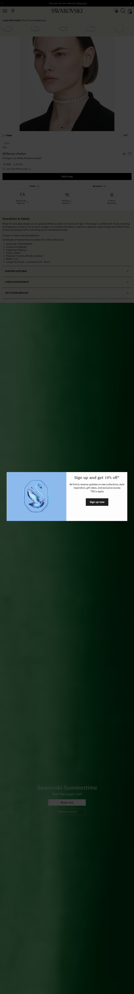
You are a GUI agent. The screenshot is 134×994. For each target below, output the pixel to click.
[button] (124, 475)
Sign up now (97, 502)
